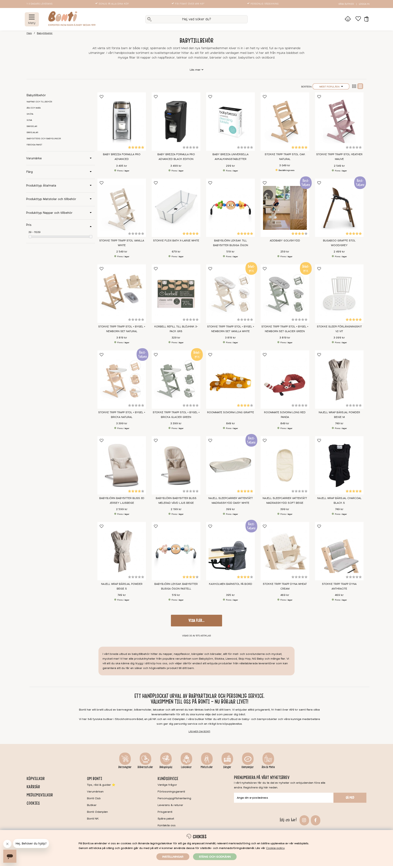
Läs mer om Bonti (199, 731)
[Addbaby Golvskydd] (285, 208)
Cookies (33, 803)
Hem (29, 33)
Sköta (30, 114)
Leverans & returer (170, 805)
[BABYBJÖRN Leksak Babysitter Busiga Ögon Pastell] (176, 551)
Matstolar (207, 767)
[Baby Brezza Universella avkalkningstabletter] (230, 121)
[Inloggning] (347, 19)
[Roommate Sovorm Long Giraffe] (230, 379)
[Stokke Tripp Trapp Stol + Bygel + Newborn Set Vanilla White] (230, 293)
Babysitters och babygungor (44, 138)
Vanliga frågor (167, 785)
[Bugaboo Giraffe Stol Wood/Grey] (339, 208)
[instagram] (303, 820)
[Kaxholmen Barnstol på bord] (230, 551)
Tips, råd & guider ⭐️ (101, 785)
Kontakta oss (167, 825)
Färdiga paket (34, 145)
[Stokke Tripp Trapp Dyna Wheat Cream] (285, 551)
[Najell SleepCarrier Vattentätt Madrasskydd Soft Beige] (285, 465)
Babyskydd (165, 767)
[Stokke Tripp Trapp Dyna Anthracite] (339, 551)
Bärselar (32, 126)
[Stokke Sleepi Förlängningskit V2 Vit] (339, 293)
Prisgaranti (165, 812)
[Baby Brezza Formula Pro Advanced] (121, 121)
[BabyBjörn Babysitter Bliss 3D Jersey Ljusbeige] (121, 465)
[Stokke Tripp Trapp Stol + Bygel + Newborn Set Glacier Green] (285, 293)
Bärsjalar (32, 132)
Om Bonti (94, 778)
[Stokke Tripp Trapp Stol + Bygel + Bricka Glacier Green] (176, 379)
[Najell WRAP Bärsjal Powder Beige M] (339, 379)
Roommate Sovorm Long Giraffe (230, 412)
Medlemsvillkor (40, 794)
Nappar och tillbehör (39, 102)
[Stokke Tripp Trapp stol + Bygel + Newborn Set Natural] (121, 293)
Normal (360, 86)
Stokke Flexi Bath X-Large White (176, 240)
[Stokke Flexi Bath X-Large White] (176, 208)
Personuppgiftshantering (174, 798)
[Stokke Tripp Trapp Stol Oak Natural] (285, 121)
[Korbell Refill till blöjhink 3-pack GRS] (176, 293)
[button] (365, 19)
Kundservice (168, 778)
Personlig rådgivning (265, 4)
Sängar (227, 767)
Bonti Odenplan (97, 812)
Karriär (33, 786)
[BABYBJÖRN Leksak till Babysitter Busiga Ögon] (230, 208)
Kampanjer (248, 767)
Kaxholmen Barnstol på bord (230, 584)
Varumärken (95, 791)
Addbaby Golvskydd (285, 240)
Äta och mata (34, 108)
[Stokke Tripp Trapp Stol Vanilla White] (121, 208)
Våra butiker (346, 4)
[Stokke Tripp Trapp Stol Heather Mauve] (339, 121)
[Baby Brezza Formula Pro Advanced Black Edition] (176, 121)
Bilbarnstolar (145, 767)
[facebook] (315, 820)
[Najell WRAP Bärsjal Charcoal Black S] (339, 465)
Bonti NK (93, 818)
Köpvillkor (36, 778)
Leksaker (186, 767)
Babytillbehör (45, 33)
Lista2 (354, 86)
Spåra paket (166, 818)
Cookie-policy (275, 848)
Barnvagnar (125, 767)
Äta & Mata (268, 767)
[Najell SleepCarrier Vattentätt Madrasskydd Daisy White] (230, 465)
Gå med (350, 797)
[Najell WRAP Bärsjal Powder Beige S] (121, 551)
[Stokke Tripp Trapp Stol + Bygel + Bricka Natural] (121, 379)
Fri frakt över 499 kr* (189, 4)
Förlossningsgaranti (171, 791)
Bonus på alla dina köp (114, 4)
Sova (29, 120)
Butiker (92, 805)
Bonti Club (94, 798)
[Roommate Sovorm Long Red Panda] (285, 379)
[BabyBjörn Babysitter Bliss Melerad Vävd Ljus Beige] (176, 465)
